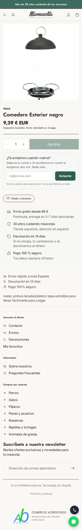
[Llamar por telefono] (74, 510)
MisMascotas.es (30, 485)
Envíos (13, 333)
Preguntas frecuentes (24, 373)
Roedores (15, 420)
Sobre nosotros (20, 366)
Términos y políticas (41, 493)
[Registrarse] (73, 468)
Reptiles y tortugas (22, 427)
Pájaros (14, 407)
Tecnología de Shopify (56, 485)
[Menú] (4, 14)
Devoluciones (18, 339)
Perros (13, 393)
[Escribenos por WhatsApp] (73, 521)
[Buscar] (13, 14)
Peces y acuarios (21, 414)
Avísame (65, 176)
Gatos (13, 400)
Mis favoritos (12, 346)
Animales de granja (22, 434)
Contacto (15, 326)
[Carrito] (77, 14)
